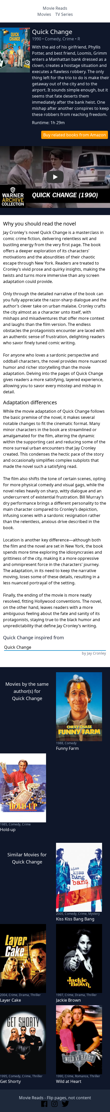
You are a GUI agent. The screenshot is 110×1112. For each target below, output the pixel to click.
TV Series (64, 14)
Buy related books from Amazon (74, 135)
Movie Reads (55, 8)
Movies (44, 14)
